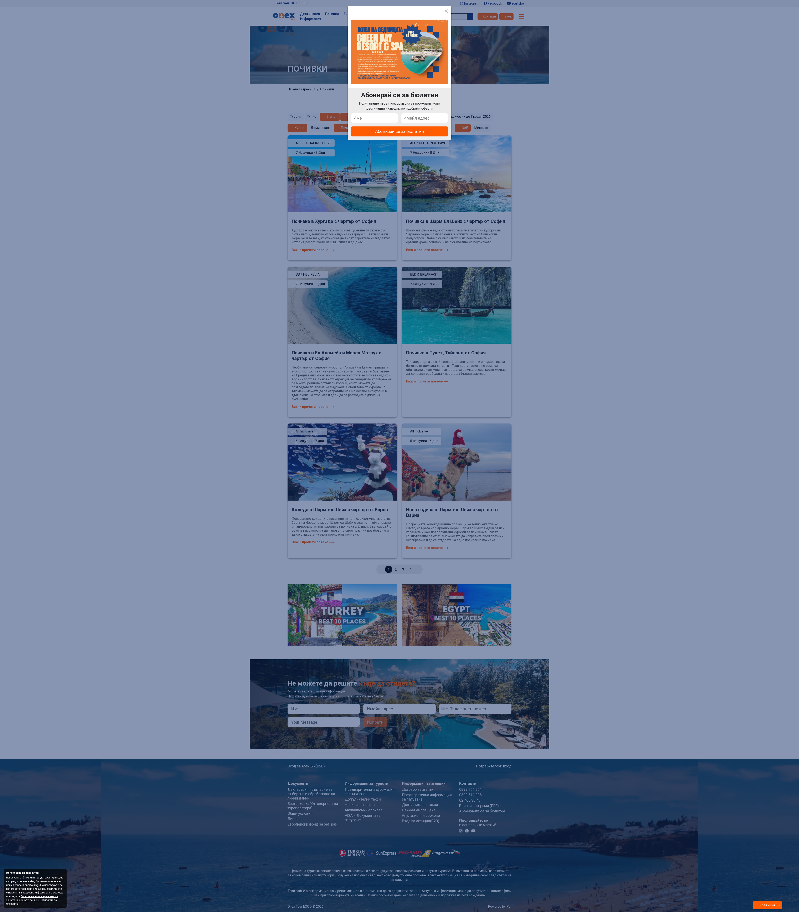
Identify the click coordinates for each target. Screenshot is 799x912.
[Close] (446, 11)
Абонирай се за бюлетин (399, 131)
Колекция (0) (769, 905)
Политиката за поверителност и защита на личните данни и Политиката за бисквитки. (32, 900)
